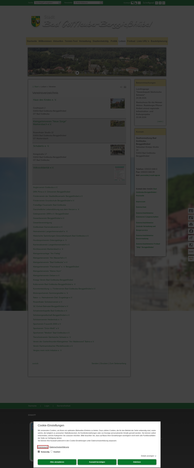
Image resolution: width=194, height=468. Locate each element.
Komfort (56, 452)
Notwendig (45, 452)
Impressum (43, 447)
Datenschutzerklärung (59, 447)
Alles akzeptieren (57, 462)
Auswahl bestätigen (97, 462)
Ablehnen (137, 462)
